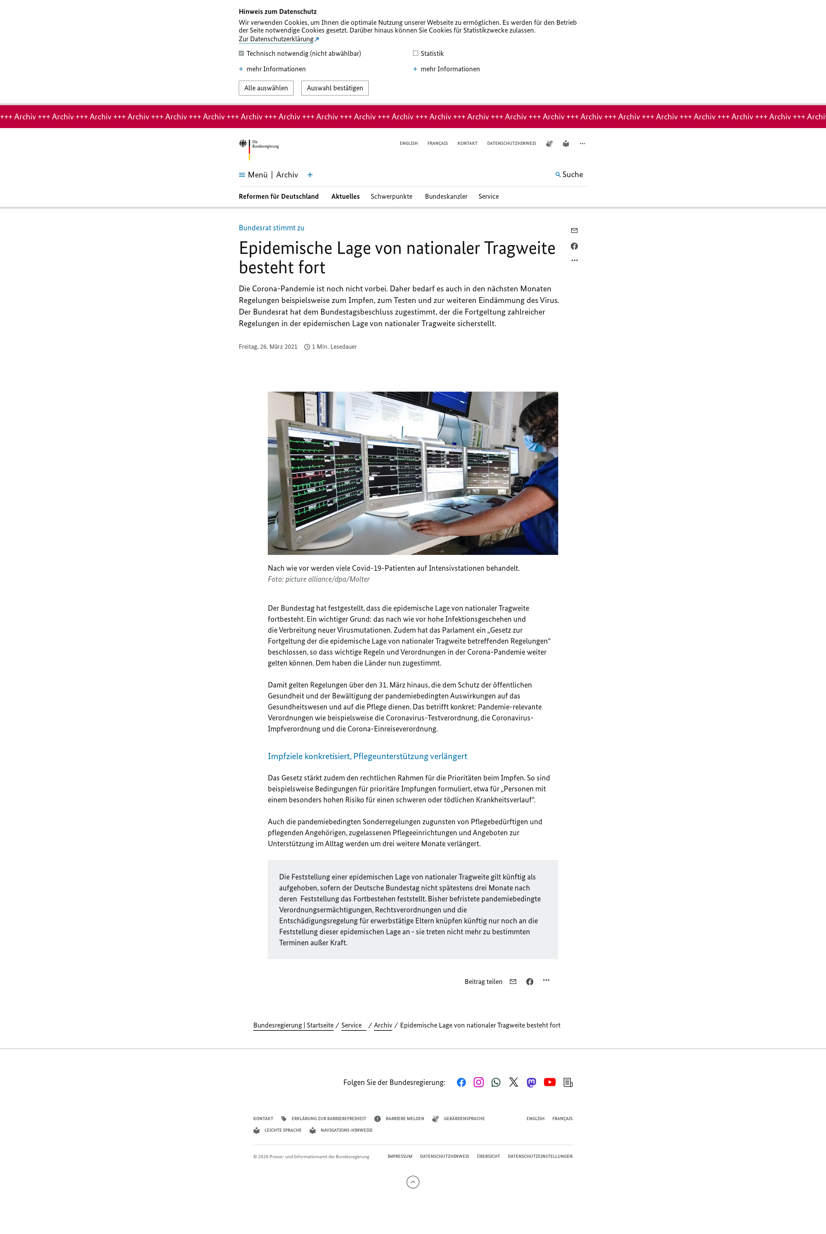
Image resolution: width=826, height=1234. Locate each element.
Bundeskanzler (446, 196)
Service (491, 196)
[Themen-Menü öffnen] (310, 175)
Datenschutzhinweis (511, 143)
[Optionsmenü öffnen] (575, 262)
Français (438, 143)
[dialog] (413, 52)
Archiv (383, 1025)
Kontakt (468, 143)
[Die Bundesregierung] (259, 150)
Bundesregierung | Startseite (293, 1025)
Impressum (400, 1156)
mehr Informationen (276, 69)
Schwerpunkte (392, 196)
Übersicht (488, 1156)
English (409, 143)
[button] (583, 144)
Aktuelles (345, 196)
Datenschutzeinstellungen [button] (540, 1156)
